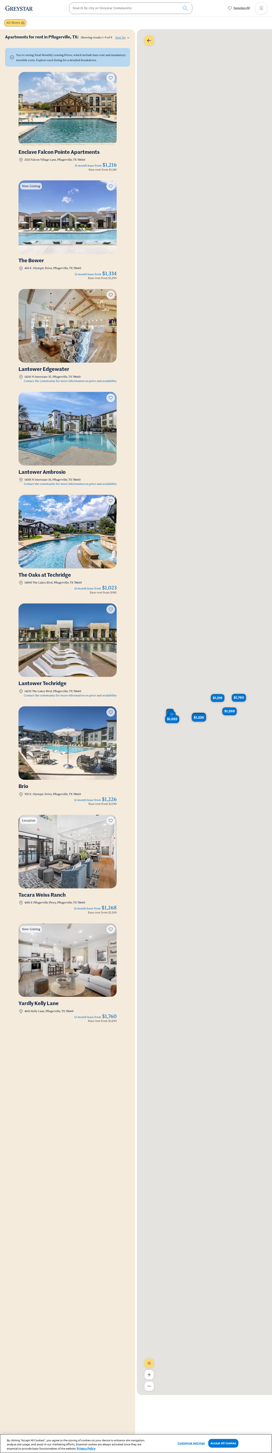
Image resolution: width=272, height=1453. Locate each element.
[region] (136, 1443)
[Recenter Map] (149, 1363)
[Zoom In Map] (149, 1374)
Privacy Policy (86, 1448)
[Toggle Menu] (261, 8)
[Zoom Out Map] (149, 1386)
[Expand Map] (149, 40)
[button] (239, 698)
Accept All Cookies (223, 1443)
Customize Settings (191, 1443)
